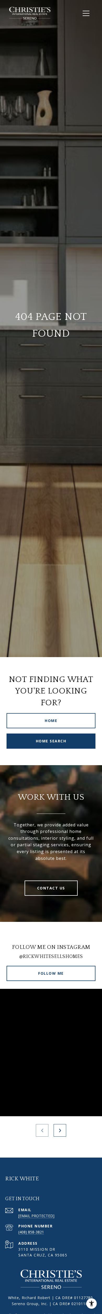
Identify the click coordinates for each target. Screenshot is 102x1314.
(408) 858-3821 (31, 1232)
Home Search (51, 740)
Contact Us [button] (51, 888)
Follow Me (51, 973)
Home (51, 720)
